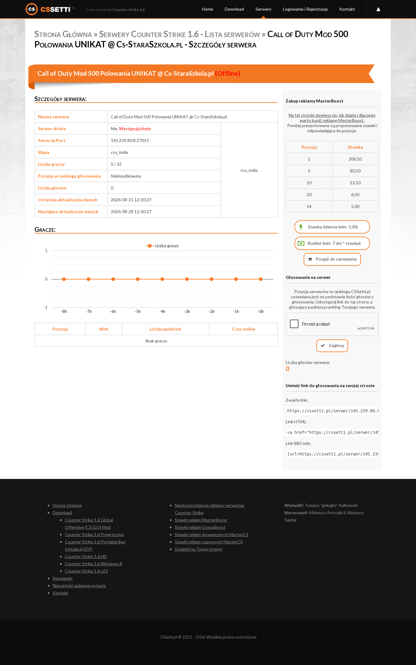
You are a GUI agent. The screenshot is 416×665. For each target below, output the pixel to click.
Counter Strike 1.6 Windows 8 (93, 563)
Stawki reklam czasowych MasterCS (209, 541)
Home (207, 9)
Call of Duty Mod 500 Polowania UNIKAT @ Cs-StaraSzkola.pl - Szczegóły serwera (191, 39)
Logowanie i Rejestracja (305, 9)
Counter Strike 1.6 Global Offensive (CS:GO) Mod (89, 523)
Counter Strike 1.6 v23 (86, 570)
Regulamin (62, 578)
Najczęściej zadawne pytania (79, 585)
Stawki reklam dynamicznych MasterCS (212, 534)
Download (234, 9)
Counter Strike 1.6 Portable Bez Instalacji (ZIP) (95, 545)
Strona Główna (63, 34)
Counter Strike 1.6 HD (86, 556)
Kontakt (347, 9)
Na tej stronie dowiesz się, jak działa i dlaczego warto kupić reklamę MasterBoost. (332, 118)
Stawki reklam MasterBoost (201, 519)
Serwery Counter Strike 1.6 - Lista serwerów (179, 34)
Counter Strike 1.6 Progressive (94, 534)
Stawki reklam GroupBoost (200, 527)
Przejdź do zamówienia (336, 259)
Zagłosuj (336, 345)
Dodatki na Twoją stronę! (199, 549)
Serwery (263, 9)
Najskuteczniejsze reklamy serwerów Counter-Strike (210, 509)
